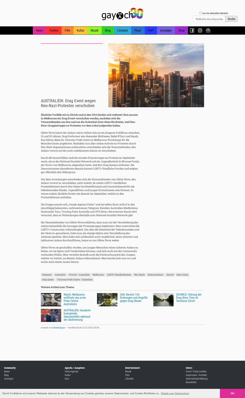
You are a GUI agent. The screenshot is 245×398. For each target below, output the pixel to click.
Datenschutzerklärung (197, 378)
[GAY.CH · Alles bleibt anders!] (122, 14)
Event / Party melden (196, 371)
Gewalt (170, 274)
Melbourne (98, 274)
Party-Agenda (71, 371)
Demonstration (155, 274)
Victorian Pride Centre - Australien (75, 279)
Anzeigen (166, 30)
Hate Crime (182, 274)
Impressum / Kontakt (196, 375)
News (39, 30)
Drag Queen (48, 279)
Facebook (192, 30)
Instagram (200, 30)
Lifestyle (122, 30)
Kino (67, 378)
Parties (54, 30)
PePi (151, 30)
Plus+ (138, 30)
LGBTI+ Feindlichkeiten (119, 274)
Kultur (80, 30)
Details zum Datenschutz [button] (175, 393)
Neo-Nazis (139, 274)
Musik (94, 30)
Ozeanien (47, 274)
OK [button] (232, 393)
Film (67, 30)
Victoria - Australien (79, 274)
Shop (181, 30)
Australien (60, 274)
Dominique (59, 327)
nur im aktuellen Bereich (215, 13)
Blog (108, 30)
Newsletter (208, 30)
